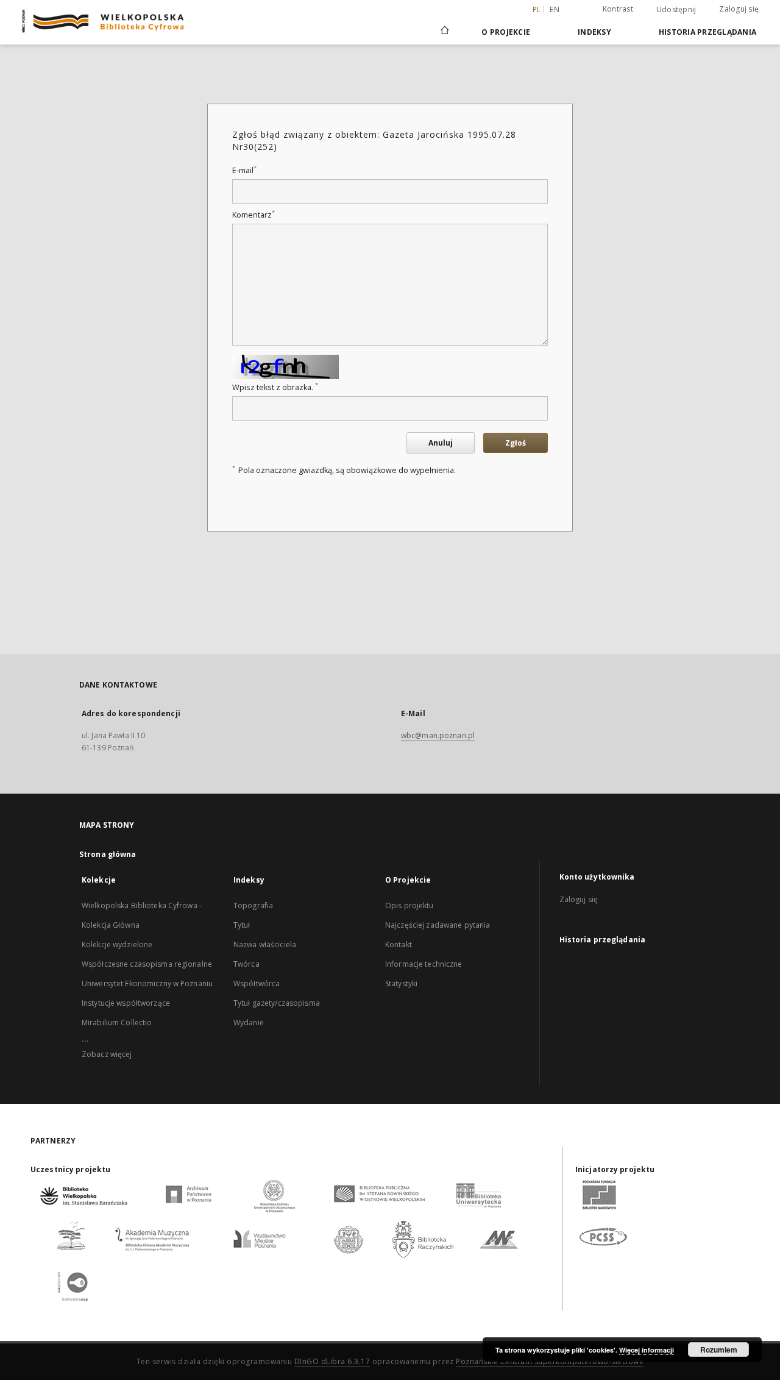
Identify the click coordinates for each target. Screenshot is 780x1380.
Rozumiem (718, 1349)
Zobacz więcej (107, 1054)
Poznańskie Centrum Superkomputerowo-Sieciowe (550, 1361)
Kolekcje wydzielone (117, 944)
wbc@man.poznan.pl (438, 735)
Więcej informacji (646, 1349)
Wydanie (248, 1022)
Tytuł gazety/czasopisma (276, 1003)
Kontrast (618, 9)
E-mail (244, 170)
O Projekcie (505, 32)
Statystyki (401, 983)
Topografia (253, 905)
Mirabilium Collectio (117, 1022)
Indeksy (594, 32)
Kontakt (398, 944)
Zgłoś (515, 443)
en (554, 9)
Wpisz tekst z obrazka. (275, 387)
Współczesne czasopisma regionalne (147, 964)
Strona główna (107, 854)
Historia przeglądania (707, 32)
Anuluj (440, 443)
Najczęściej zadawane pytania (437, 925)
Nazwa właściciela (264, 944)
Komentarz (253, 215)
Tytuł (241, 925)
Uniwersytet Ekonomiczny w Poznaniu (147, 983)
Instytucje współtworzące (126, 1003)
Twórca (246, 964)
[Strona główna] (444, 31)
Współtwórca (256, 983)
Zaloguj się (739, 9)
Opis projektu (409, 905)
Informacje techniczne (424, 964)
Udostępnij (676, 10)
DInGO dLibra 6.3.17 (332, 1361)
